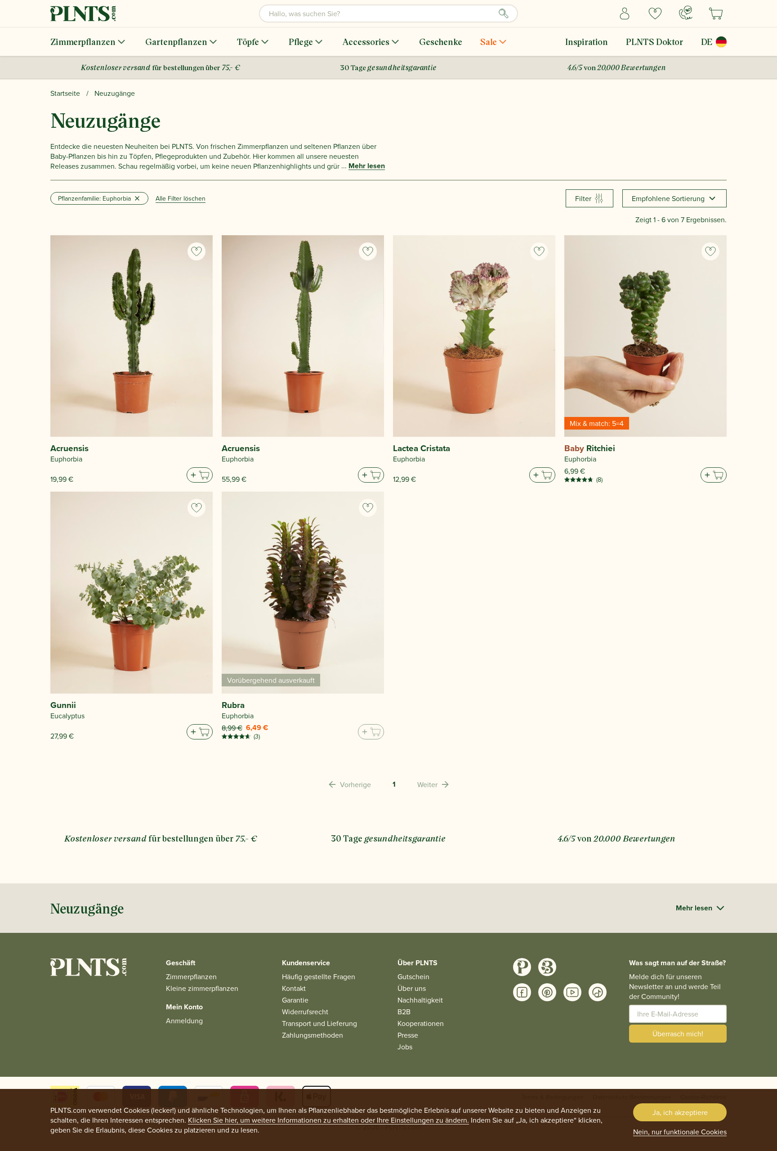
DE (706, 41)
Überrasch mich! (677, 1034)
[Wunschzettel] (655, 13)
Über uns (411, 988)
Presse (407, 1035)
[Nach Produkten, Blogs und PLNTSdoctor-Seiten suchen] (504, 13)
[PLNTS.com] (83, 13)
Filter (583, 198)
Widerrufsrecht (305, 1012)
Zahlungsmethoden (312, 1035)
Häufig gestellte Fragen (318, 976)
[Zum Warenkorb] (200, 475)
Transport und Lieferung (319, 1023)
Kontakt (294, 988)
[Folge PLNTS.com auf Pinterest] (547, 992)
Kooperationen (420, 1023)
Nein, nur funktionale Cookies (680, 1132)
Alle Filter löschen (180, 198)
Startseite (65, 93)
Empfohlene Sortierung (668, 198)
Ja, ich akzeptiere (680, 1112)
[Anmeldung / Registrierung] (624, 13)
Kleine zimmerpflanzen (202, 988)
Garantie (295, 1000)
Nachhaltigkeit (420, 1000)
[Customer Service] (686, 12)
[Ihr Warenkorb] (716, 13)
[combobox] (388, 13)
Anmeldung (184, 1021)
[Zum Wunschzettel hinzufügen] (196, 251)
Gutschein (413, 976)
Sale (488, 41)
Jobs (404, 1047)
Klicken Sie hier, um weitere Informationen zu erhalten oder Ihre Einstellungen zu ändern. (328, 1120)
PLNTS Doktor (654, 41)
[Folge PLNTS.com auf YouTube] (572, 992)
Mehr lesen (366, 166)
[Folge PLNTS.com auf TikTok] (598, 992)
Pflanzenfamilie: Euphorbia (94, 198)
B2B (404, 1012)
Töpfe (248, 41)
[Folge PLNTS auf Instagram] (522, 967)
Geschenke (440, 41)
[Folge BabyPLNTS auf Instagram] (547, 967)
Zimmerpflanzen (83, 41)
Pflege (301, 41)
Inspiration (586, 41)
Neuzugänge (114, 93)
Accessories (366, 41)
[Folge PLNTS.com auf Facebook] (522, 992)
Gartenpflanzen (176, 41)
